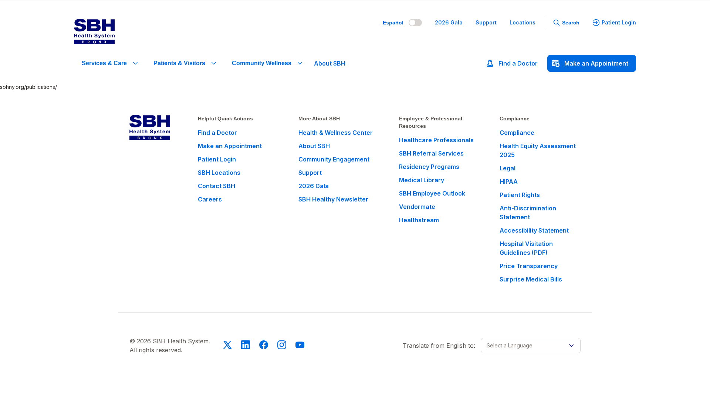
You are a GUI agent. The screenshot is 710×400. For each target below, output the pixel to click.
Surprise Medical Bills (531, 279)
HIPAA (509, 181)
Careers (210, 199)
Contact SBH (216, 186)
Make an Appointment (230, 146)
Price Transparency (529, 266)
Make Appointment (596, 63)
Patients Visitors (179, 63)
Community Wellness (261, 63)
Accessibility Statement (534, 230)
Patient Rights (520, 195)
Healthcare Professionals (436, 140)
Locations (522, 22)
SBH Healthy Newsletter (333, 199)
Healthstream (419, 220)
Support (486, 22)
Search (570, 23)
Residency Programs (429, 166)
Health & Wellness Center (335, 132)
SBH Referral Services (431, 153)
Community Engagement (333, 159)
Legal (507, 168)
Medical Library (421, 180)
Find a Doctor (217, 132)
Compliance (517, 132)
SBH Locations (219, 172)
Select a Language (509, 345)
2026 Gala (449, 22)
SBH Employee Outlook (432, 193)
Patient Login (619, 22)
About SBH (329, 63)
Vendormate (417, 206)
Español (393, 23)
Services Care (104, 63)
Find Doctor (518, 63)
